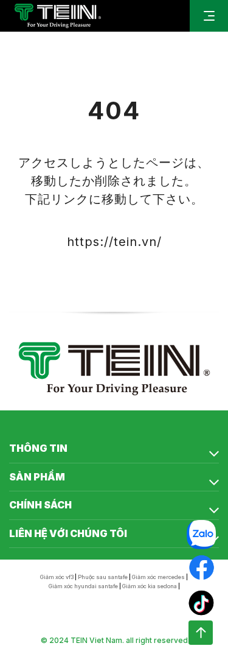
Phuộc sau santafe (103, 577)
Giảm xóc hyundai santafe (83, 586)
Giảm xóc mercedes (158, 577)
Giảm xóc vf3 (57, 577)
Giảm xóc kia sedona (149, 586)
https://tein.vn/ (114, 241)
